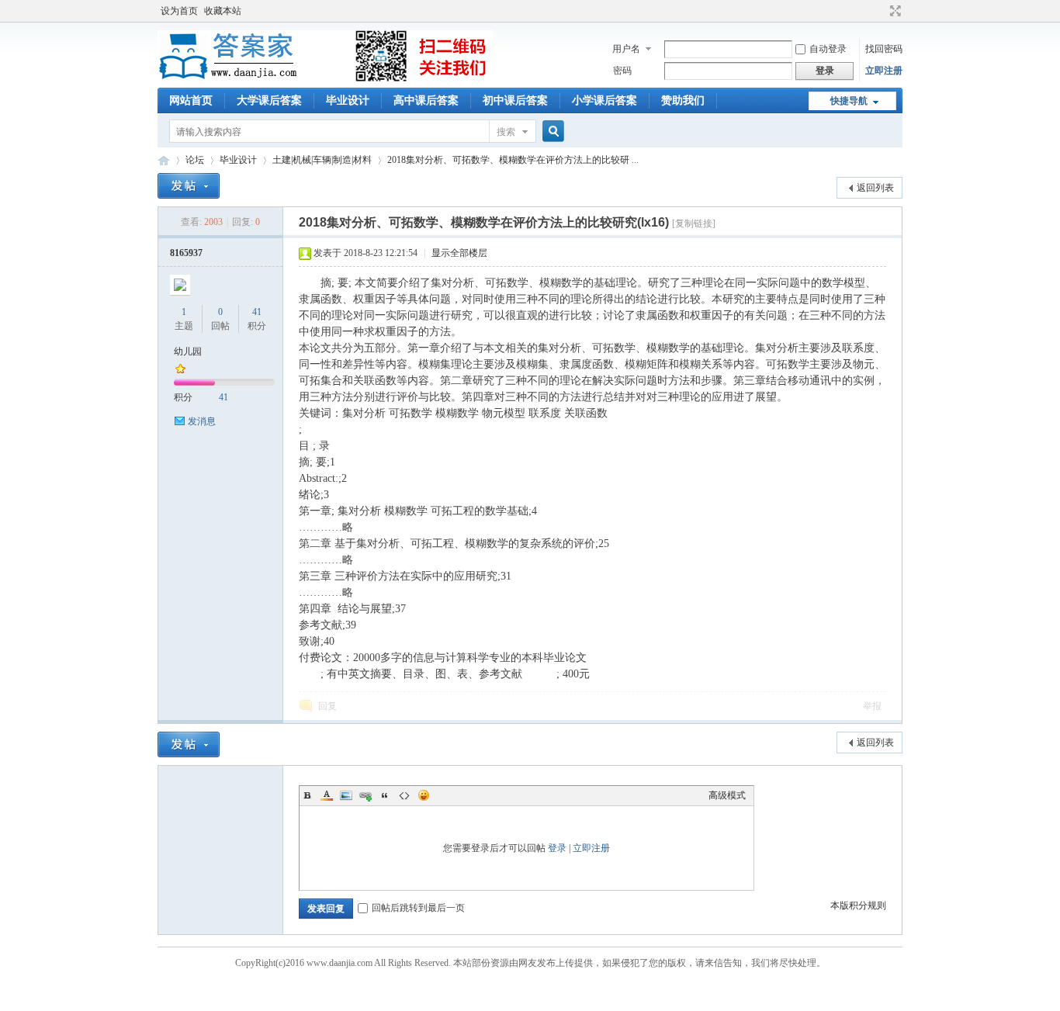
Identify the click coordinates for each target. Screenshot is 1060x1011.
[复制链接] (693, 223)
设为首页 (179, 10)
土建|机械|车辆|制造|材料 (322, 159)
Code (404, 795)
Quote (385, 795)
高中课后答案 (426, 100)
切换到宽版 (893, 11)
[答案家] (325, 78)
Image (346, 795)
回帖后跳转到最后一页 (418, 907)
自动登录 (828, 48)
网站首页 (191, 100)
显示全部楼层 (459, 253)
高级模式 (727, 795)
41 (257, 311)
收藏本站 (222, 10)
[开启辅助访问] (881, 11)
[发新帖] (189, 186)
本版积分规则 (858, 905)
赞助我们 (683, 100)
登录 (557, 848)
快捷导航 (849, 100)
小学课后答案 (604, 100)
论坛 (194, 159)
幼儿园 (188, 351)
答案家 (164, 160)
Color (326, 795)
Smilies (423, 795)
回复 (327, 706)
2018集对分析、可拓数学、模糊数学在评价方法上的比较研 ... (513, 159)
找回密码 (883, 48)
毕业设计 (347, 100)
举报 (872, 706)
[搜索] (551, 131)
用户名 (626, 48)
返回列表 (875, 187)
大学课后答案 (269, 100)
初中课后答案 (515, 100)
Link (365, 795)
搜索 (506, 131)
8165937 (186, 253)
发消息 (202, 421)
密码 (622, 70)
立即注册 (883, 70)
